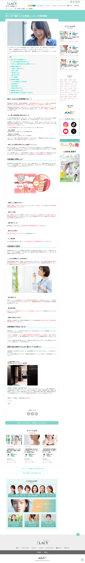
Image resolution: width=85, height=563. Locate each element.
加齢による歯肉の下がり (18, 68)
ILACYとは (76, 5)
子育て (62, 84)
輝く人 (17, 547)
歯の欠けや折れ (15, 75)
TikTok (76, 2)
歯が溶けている (15, 72)
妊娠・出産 (75, 81)
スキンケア (74, 86)
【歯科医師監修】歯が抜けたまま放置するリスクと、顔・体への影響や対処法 (31, 450)
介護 (71, 96)
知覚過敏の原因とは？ (16, 66)
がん (62, 98)
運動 (62, 96)
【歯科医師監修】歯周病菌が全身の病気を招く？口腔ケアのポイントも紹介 (49, 450)
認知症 (75, 96)
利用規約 (39, 552)
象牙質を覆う (15, 86)
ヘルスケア (10, 462)
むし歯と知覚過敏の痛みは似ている (20, 61)
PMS (62, 81)
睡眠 (66, 96)
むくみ (76, 88)
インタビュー (63, 100)
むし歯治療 (14, 77)
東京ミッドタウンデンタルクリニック (17, 387)
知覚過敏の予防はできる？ (17, 90)
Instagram (79, 2)
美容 (62, 86)
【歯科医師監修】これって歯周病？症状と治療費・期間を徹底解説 (13, 450)
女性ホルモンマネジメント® (71, 84)
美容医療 (74, 90)
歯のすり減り (15, 70)
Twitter (71, 2)
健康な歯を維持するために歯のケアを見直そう (22, 92)
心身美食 (71, 94)
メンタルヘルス (64, 94)
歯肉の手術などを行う (17, 88)
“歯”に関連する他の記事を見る (32, 473)
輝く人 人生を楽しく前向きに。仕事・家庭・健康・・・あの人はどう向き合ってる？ (32, 505)
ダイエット (68, 86)
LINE (36, 413)
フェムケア (15, 520)
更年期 (66, 79)
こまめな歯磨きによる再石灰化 (19, 81)
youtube (74, 2)
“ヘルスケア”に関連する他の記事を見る (32, 468)
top (78, 534)
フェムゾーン (68, 81)
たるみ (71, 88)
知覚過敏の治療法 (15, 79)
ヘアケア (68, 90)
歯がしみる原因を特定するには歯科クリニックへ (23, 64)
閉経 (71, 79)
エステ (62, 92)
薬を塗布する (15, 83)
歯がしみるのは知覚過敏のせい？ (19, 59)
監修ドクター (70, 5)
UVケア (62, 90)
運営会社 (46, 552)
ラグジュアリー (69, 92)
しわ (66, 88)
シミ (62, 88)
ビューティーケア (48, 520)
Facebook (32, 413)
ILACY (37, 423)
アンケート (75, 98)
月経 (75, 79)
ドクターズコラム (10, 446)
